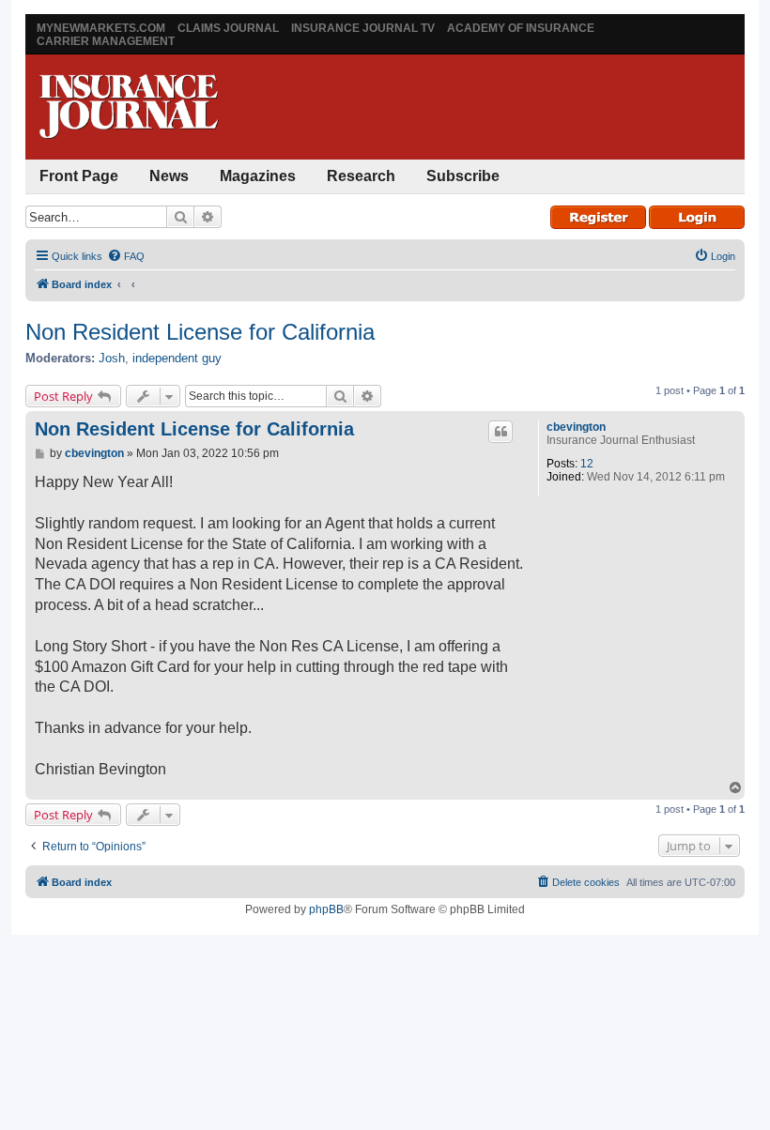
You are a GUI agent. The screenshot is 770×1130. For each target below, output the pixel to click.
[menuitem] (126, 256)
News (169, 176)
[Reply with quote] (500, 431)
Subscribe (463, 176)
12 (586, 463)
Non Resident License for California (200, 331)
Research (361, 176)
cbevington (576, 427)
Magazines (258, 176)
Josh (112, 358)
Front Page (78, 176)
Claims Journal (228, 28)
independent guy (177, 358)
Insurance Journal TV (363, 28)
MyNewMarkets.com (101, 28)
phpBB (326, 909)
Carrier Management (106, 41)
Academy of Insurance (520, 28)
